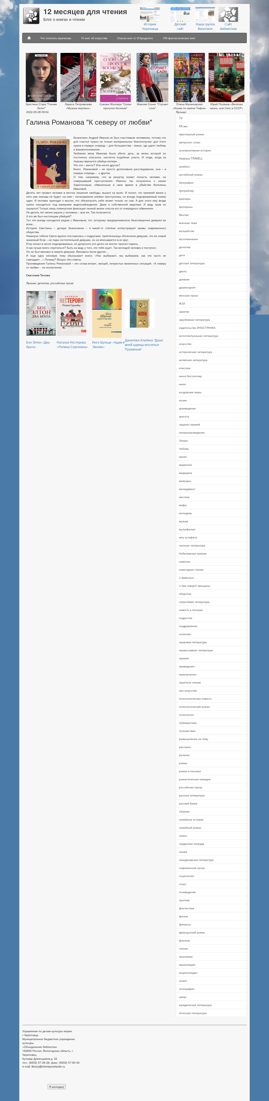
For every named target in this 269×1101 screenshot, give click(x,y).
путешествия (187, 731)
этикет (183, 981)
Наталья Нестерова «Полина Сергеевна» (72, 344)
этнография (186, 989)
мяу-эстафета (188, 537)
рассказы (185, 747)
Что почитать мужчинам (55, 38)
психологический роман (194, 707)
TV (181, 118)
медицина (185, 473)
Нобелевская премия (193, 553)
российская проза (190, 787)
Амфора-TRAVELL (191, 158)
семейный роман (190, 827)
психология (186, 715)
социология (186, 876)
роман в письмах (190, 771)
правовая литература (193, 642)
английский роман (191, 174)
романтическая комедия (195, 779)
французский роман (192, 932)
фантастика (186, 908)
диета (182, 271)
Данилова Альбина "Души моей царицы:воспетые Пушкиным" (144, 344)
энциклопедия (188, 973)
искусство (185, 344)
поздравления (188, 626)
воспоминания (188, 239)
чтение (183, 948)
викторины (186, 207)
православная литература (196, 650)
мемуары (185, 481)
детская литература (192, 263)
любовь (184, 449)
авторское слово (189, 142)
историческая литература (195, 352)
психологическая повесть (195, 698)
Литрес (183, 440)
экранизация (187, 964)
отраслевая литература (194, 602)
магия (183, 457)
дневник (184, 279)
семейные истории (191, 819)
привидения (187, 666)
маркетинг (185, 465)
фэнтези (184, 940)
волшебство (186, 231)
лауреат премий (189, 424)
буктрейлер (186, 191)
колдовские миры (190, 392)
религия (184, 755)
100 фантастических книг (179, 38)
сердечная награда (191, 844)
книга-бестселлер (190, 376)
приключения (187, 674)
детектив (184, 247)
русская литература (192, 795)
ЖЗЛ (182, 303)
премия (184, 658)
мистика (184, 497)
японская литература (193, 1013)
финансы (185, 924)
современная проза (192, 868)
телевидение (187, 892)
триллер (184, 900)
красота (184, 416)
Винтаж (183, 215)
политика (185, 634)
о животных (186, 578)
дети (182, 255)
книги (182, 384)
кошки (183, 400)
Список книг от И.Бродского (135, 38)
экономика (186, 956)
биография (186, 182)
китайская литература (193, 360)
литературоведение (192, 432)
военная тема (188, 223)
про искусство (188, 690)
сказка (183, 852)
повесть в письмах (191, 610)
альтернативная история (195, 150)
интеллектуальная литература (198, 336)
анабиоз (184, 166)
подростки (185, 618)
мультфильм (187, 529)
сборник (184, 811)
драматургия (187, 287)
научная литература (192, 545)
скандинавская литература (196, 860)
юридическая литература (195, 1005)
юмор (182, 997)
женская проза (188, 295)
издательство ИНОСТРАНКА (197, 328)
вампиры (185, 199)
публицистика (188, 723)
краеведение (187, 408)
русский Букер (188, 803)
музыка (183, 521)
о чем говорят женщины (194, 586)
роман (183, 763)
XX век (183, 126)
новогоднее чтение (191, 569)
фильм (183, 916)
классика (184, 368)
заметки (184, 311)
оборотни (185, 594)
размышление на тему (193, 739)
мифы (183, 505)
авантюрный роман (191, 134)
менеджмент (187, 489)
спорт (182, 884)
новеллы (184, 561)
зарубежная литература (194, 320)
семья (183, 835)
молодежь (185, 513)
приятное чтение (190, 682)
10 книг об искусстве (94, 38)
